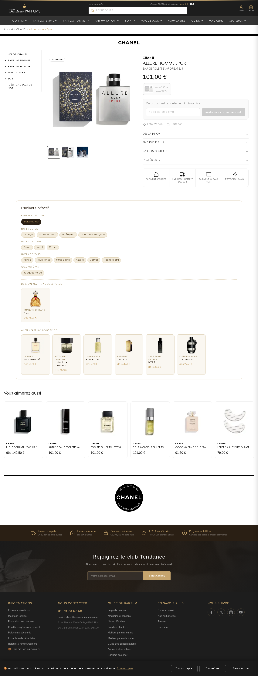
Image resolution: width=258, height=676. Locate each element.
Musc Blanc (63, 260)
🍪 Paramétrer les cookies (24, 649)
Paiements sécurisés (19, 632)
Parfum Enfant (105, 21)
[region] (129, 533)
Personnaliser (241, 668)
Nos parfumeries (167, 616)
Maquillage (150, 21)
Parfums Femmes (19, 60)
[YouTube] (241, 612)
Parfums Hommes (20, 66)
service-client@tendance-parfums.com (77, 617)
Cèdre (53, 247)
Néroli (39, 247)
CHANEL (21, 29)
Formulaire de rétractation (22, 638)
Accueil (8, 29)
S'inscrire (157, 575)
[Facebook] (211, 612)
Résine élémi (111, 260)
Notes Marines (47, 235)
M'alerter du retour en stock (223, 112)
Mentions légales (17, 616)
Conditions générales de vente (24, 627)
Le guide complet (117, 610)
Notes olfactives (117, 621)
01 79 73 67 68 (70, 611)
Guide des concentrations (122, 643)
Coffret (18, 21)
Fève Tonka (43, 260)
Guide (195, 21)
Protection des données (21, 621)
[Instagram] (231, 612)
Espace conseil (166, 610)
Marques (236, 21)
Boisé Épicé (31, 222)
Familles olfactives (118, 627)
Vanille (27, 260)
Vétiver (94, 260)
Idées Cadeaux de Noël (20, 86)
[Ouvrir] (5, 60)
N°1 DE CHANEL (17, 54)
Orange (28, 235)
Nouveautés (176, 21)
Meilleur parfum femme (120, 632)
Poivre (27, 247)
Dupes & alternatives (119, 649)
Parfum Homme (74, 21)
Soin (128, 21)
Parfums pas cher (117, 654)
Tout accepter (184, 668)
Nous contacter (96, 4)
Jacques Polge (33, 273)
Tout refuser (213, 668)
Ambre (80, 260)
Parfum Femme (43, 21)
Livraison (163, 627)
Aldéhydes (68, 235)
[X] (221, 612)
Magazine (216, 21)
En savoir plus (125, 668)
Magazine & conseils (119, 616)
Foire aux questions (19, 610)
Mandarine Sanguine (92, 235)
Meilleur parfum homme (121, 638)
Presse (161, 621)
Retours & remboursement (22, 643)
